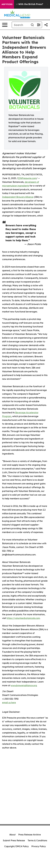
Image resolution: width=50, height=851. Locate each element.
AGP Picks (7, 4)
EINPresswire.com (27, 178)
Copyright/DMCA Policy (16, 846)
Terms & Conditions (37, 840)
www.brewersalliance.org (24, 685)
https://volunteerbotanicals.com (23, 618)
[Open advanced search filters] (38, 25)
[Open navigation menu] (4, 25)
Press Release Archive (29, 834)
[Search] (32, 25)
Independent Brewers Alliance (17, 197)
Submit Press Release (14, 840)
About (12, 834)
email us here (9, 702)
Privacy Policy (38, 846)
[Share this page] (46, 25)
